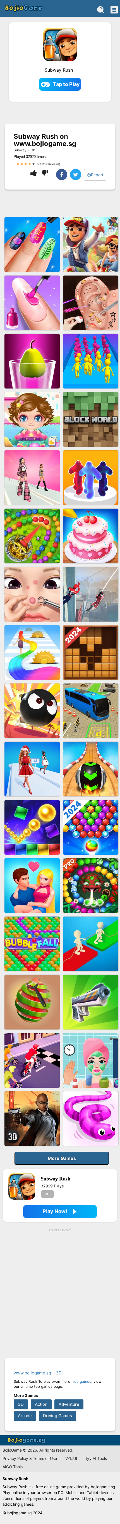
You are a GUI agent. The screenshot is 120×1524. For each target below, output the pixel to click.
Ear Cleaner (90, 303)
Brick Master (31, 827)
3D (47, 1194)
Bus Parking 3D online (90, 710)
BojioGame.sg (23, 8)
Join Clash (90, 361)
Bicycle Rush (31, 1060)
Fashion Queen (31, 769)
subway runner (90, 244)
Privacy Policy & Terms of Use (30, 1458)
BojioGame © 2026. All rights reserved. (38, 1450)
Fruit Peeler (31, 1002)
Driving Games (57, 1415)
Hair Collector (31, 652)
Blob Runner (90, 477)
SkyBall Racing (90, 769)
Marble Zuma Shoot (31, 536)
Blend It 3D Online (31, 361)
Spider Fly (90, 594)
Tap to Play (66, 84)
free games (81, 1381)
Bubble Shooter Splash (90, 827)
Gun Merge (90, 1002)
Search (101, 9)
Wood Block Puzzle (90, 652)
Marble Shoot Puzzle (90, 885)
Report (97, 174)
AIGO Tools (13, 1466)
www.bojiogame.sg (28, 1440)
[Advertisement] (60, 1294)
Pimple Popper (31, 594)
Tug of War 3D (90, 944)
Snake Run (90, 1118)
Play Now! (55, 1211)
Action (41, 1404)
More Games (62, 1158)
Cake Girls (90, 536)
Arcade (25, 1415)
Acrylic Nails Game (31, 244)
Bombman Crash (31, 710)
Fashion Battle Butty (31, 477)
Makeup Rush (90, 1060)
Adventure (69, 1404)
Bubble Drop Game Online (31, 944)
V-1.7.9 (71, 1458)
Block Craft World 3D (90, 419)
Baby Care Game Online (31, 419)
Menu (113, 9)
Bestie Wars (31, 885)
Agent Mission (31, 1118)
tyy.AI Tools (96, 1458)
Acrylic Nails (31, 303)
